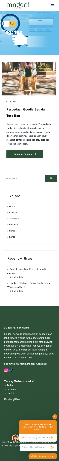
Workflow (14, 218)
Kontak (12, 236)
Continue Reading (23, 154)
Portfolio (13, 224)
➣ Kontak (9, 393)
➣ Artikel (8, 385)
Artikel (12, 101)
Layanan (13, 212)
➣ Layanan (10, 389)
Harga (12, 230)
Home (12, 206)
